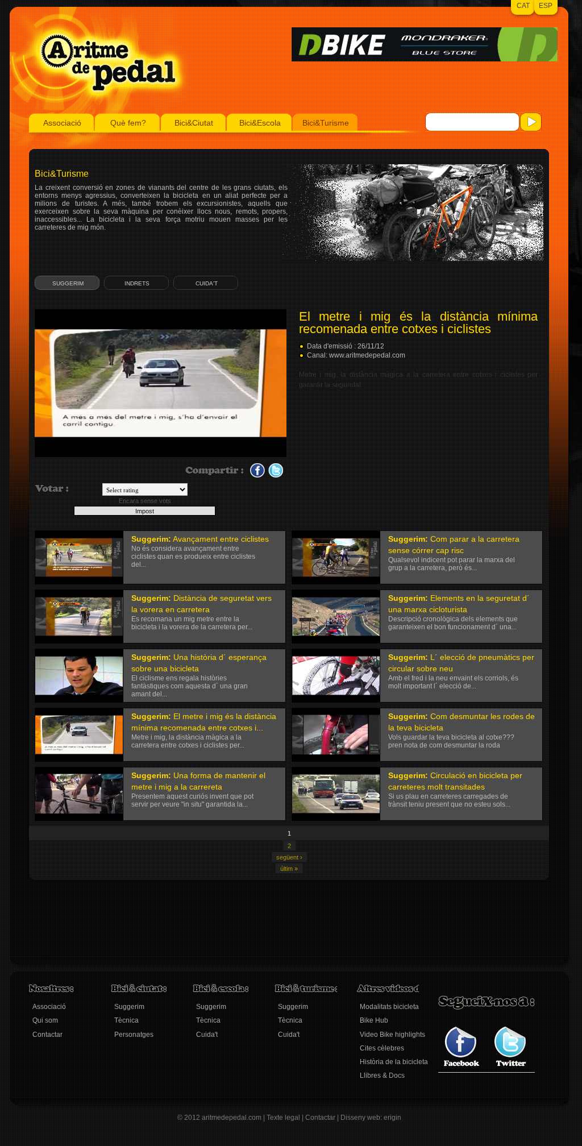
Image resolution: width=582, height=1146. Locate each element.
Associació (62, 122)
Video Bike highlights (392, 1035)
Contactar (47, 1035)
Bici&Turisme (325, 122)
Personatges (133, 1035)
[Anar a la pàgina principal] (99, 111)
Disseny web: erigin (370, 1118)
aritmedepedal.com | (234, 1118)
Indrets (136, 283)
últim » (289, 868)
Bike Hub (374, 1020)
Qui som (45, 1020)
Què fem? (128, 122)
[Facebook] (462, 1064)
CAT (523, 6)
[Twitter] (510, 1064)
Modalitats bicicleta (389, 1007)
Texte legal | (286, 1118)
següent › (289, 857)
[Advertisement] (236, 928)
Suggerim (68, 283)
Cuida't (207, 283)
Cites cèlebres (382, 1048)
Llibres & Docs (382, 1075)
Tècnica (126, 1020)
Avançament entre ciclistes (221, 538)
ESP (545, 6)
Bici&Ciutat (193, 122)
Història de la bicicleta (394, 1062)
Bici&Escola (260, 122)
